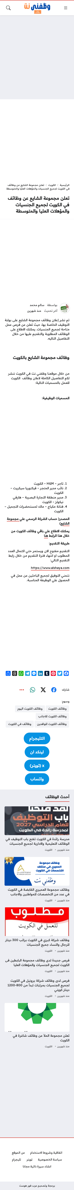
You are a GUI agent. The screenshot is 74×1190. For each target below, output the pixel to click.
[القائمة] (65, 8)
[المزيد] (22, 690)
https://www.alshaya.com (50, 568)
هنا (46, 536)
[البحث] (8, 8)
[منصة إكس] (43, 690)
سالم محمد (37, 305)
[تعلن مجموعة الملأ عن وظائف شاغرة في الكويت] (37, 1026)
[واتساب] (32, 690)
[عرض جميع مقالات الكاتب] (64, 308)
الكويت (52, 184)
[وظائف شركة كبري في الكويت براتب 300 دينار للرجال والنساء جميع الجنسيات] (37, 930)
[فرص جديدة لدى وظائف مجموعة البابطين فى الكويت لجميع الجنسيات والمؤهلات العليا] (37, 966)
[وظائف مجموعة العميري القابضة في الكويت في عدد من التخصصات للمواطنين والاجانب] (37, 880)
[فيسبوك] (53, 690)
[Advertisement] (37, 57)
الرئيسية (64, 184)
